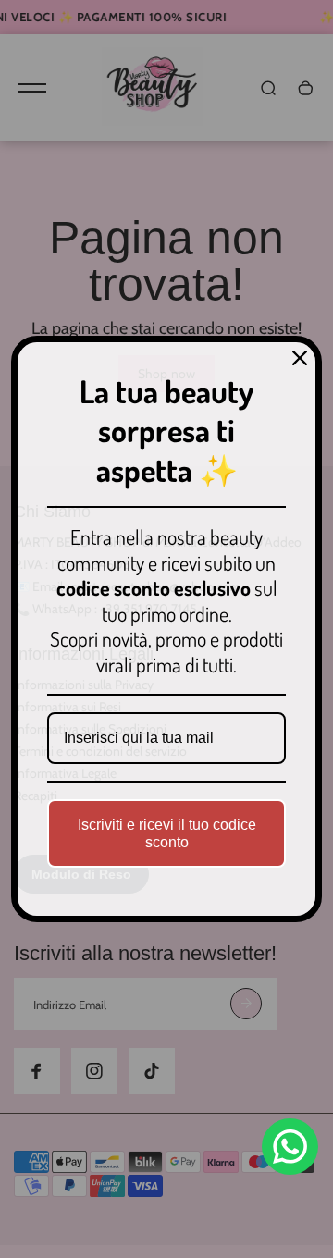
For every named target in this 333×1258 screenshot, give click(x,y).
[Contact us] (290, 1146)
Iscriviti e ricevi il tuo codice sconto (167, 833)
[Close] (300, 358)
